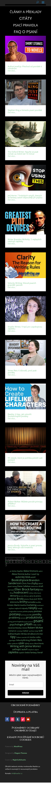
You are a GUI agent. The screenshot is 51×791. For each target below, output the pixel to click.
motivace (40, 605)
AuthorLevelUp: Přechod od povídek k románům (25, 67)
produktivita (34, 617)
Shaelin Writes (20, 633)
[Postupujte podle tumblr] (18, 719)
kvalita (23, 605)
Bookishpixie (20, 580)
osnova (19, 611)
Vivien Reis (36, 640)
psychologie (16, 624)
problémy (14, 617)
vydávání (15, 643)
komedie (31, 602)
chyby (34, 583)
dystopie (11, 590)
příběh (28, 624)
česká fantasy (31, 652)
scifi (40, 630)
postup (23, 615)
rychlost (32, 631)
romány (19, 631)
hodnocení (21, 592)
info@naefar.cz (16, 773)
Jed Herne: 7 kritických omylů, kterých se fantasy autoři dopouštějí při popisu (25, 196)
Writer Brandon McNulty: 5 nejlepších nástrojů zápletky (24, 240)
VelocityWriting (23, 640)
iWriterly (14, 595)
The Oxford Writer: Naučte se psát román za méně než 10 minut (23, 152)
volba (9, 643)
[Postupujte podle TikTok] (23, 719)
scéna (11, 633)
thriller (40, 634)
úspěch (21, 652)
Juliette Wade (29, 599)
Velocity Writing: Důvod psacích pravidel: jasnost (22, 284)
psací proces (28, 621)
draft (41, 586)
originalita (13, 611)
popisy (30, 611)
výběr (21, 643)
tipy (13, 637)
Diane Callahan (24, 586)
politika (25, 611)
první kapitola (18, 621)
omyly (40, 608)
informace (37, 593)
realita (39, 625)
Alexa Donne (18, 574)
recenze (11, 627)
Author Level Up (32, 574)
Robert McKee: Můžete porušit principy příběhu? (25, 502)
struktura (32, 633)
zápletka (13, 652)
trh (28, 637)
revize (24, 628)
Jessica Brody (16, 598)
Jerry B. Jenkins (35, 596)
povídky (36, 614)
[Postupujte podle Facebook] (7, 719)
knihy (23, 602)
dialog (14, 586)
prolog (10, 621)
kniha (16, 602)
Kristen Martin (13, 605)
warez (31, 643)
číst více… (12, 70)
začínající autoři (20, 649)
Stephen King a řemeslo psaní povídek (25, 110)
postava (38, 611)
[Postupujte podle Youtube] (28, 719)
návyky (32, 608)
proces (23, 618)
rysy (36, 631)
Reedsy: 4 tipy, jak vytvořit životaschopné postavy (19, 415)
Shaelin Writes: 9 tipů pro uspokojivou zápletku (25, 327)
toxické (24, 637)
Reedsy (18, 628)
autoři (33, 577)
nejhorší (18, 608)
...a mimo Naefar (15, 571)
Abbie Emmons (30, 570)
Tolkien (18, 637)
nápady (24, 608)
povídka (29, 615)
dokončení (34, 586)
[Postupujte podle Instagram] (12, 719)
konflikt (38, 602)
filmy (11, 593)
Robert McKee (35, 627)
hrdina (31, 593)
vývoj (27, 643)
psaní (38, 620)
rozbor (25, 631)
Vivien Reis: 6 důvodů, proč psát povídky (22, 371)
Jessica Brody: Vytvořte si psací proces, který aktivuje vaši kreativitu (25, 546)
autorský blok (22, 577)
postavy (15, 614)
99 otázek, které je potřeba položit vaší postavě (25, 459)
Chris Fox (26, 583)
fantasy (35, 589)
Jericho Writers (24, 596)
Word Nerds (39, 643)
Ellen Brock (22, 589)
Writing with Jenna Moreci (25, 646)
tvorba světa (35, 637)
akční (40, 571)
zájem (36, 649)
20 (40, 562)
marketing (31, 605)
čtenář (40, 652)
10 (36, 562)
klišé (12, 602)
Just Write (38, 599)
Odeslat (25, 692)
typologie (12, 640)
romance (12, 631)
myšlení (11, 608)
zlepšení (31, 649)
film (41, 590)
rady (34, 625)
